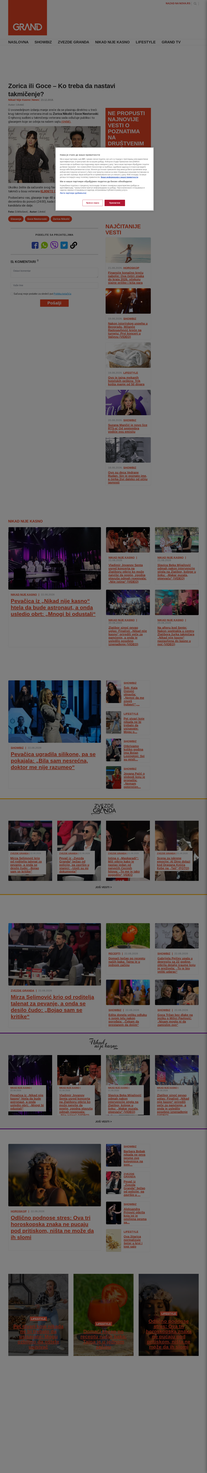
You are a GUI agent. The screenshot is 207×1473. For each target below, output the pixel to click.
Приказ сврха (92, 203)
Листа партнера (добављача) (73, 193)
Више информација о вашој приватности (119, 177)
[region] (104, 179)
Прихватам (114, 203)
